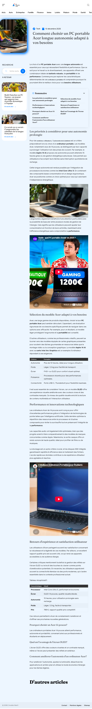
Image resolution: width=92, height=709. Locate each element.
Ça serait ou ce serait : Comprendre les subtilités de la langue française (14, 130)
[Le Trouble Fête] (16, 5)
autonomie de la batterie (61, 141)
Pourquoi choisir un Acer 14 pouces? (43, 112)
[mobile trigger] (4, 5)
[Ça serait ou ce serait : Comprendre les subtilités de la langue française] (14, 119)
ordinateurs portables (55, 80)
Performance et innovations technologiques (43, 106)
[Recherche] (88, 5)
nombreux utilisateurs (44, 141)
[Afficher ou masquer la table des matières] (66, 93)
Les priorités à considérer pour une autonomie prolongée (44, 99)
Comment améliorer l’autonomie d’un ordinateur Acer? (43, 120)
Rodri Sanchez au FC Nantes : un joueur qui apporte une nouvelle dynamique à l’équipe (13, 99)
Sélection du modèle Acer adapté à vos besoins (71, 100)
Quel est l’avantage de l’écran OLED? (72, 112)
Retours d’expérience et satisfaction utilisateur (70, 106)
